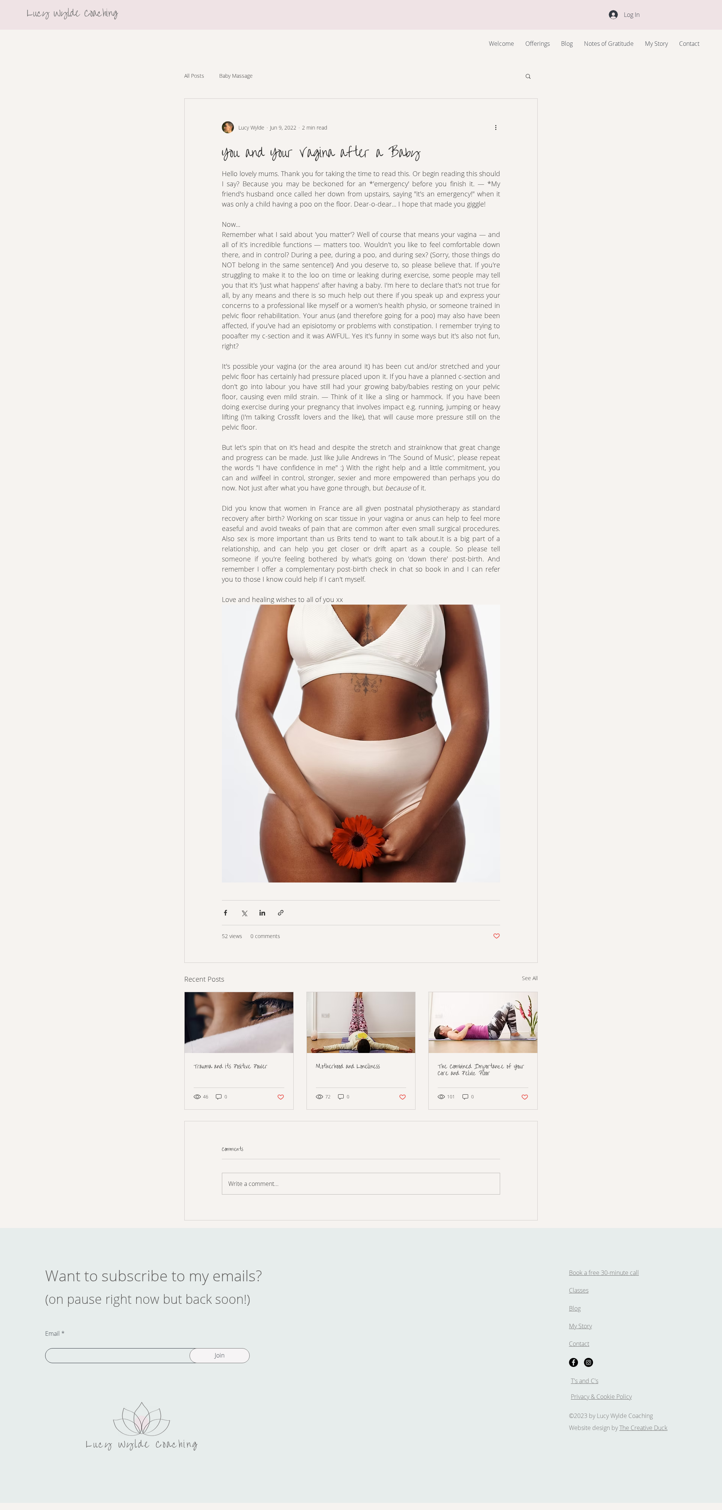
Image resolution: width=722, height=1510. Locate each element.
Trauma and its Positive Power (230, 1065)
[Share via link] (280, 912)
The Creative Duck (643, 1428)
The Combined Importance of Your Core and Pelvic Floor (481, 1069)
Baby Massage (236, 75)
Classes (579, 1290)
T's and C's (584, 1381)
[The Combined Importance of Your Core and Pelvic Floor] (483, 1022)
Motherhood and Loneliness (348, 1065)
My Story (580, 1326)
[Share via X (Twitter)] (243, 912)
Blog (575, 1308)
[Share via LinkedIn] (262, 912)
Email (52, 1333)
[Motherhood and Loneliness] (361, 1022)
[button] (528, 76)
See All (530, 978)
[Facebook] (573, 1362)
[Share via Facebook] (225, 912)
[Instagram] (588, 1362)
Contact (579, 1344)
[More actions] (495, 127)
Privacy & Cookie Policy (601, 1396)
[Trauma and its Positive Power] (239, 1022)
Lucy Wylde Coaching (72, 11)
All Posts (194, 75)
